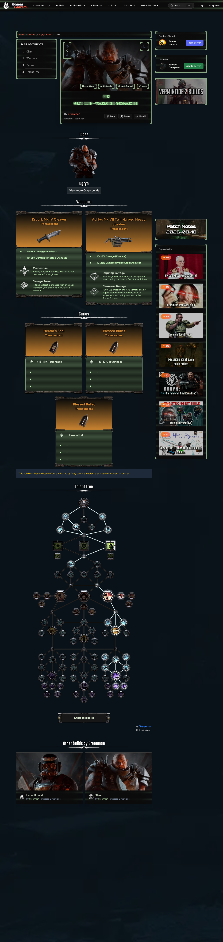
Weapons (31, 58)
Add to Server (193, 66)
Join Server (195, 43)
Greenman (74, 114)
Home (22, 34)
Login (201, 5)
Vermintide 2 (150, 6)
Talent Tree (33, 72)
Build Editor (78, 6)
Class (29, 51)
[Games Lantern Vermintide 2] (181, 91)
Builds (60, 6)
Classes (96, 6)
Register (214, 5)
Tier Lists (128, 6)
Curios (30, 65)
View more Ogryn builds (84, 190)
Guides (112, 6)
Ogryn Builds (45, 34)
